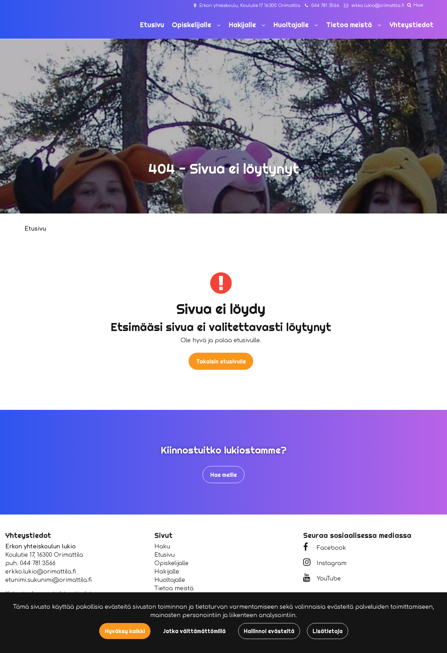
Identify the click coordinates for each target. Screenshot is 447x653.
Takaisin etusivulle (221, 361)
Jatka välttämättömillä (194, 631)
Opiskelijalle (171, 563)
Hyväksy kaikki (125, 631)
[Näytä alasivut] (218, 25)
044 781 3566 (325, 5)
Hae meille (223, 474)
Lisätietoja (328, 631)
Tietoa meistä (173, 588)
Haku (162, 546)
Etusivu (164, 555)
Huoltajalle (169, 580)
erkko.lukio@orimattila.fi (377, 5)
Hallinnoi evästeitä (269, 631)
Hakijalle (166, 572)
